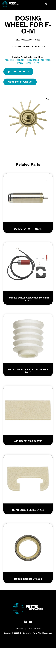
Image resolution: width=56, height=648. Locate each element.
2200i (23, 60)
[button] (47, 98)
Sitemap (19, 629)
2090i (17, 60)
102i (7, 60)
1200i (12, 60)
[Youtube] (30, 622)
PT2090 (27, 63)
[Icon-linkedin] (25, 622)
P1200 (41, 60)
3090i (29, 60)
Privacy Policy (35, 629)
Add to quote (21, 71)
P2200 (47, 60)
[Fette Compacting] (10, 6)
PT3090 (35, 63)
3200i (35, 60)
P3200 (20, 63)
